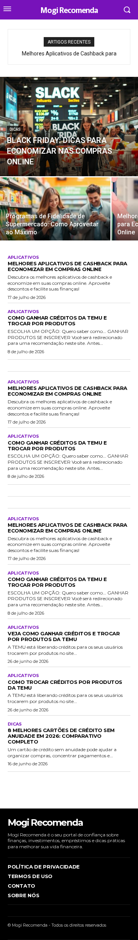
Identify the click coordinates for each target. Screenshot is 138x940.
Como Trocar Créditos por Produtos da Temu (65, 685)
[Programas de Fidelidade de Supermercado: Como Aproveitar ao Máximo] (55, 208)
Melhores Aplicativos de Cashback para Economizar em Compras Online (67, 266)
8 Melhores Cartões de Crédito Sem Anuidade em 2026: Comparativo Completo (61, 736)
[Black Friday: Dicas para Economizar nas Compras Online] (69, 126)
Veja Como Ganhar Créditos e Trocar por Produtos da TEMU (64, 636)
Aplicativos (23, 257)
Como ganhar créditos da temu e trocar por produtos (57, 320)
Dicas (15, 129)
